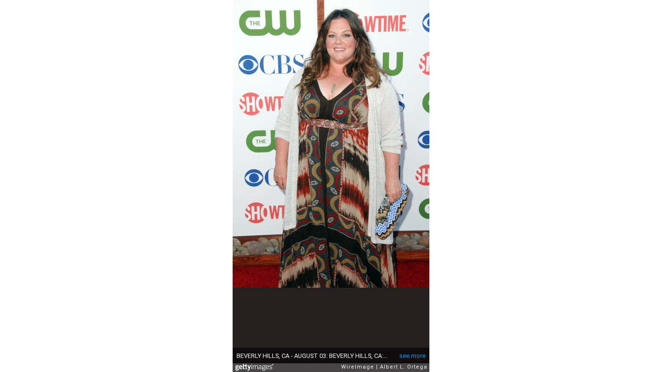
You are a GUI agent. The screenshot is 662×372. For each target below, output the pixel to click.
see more (412, 355)
